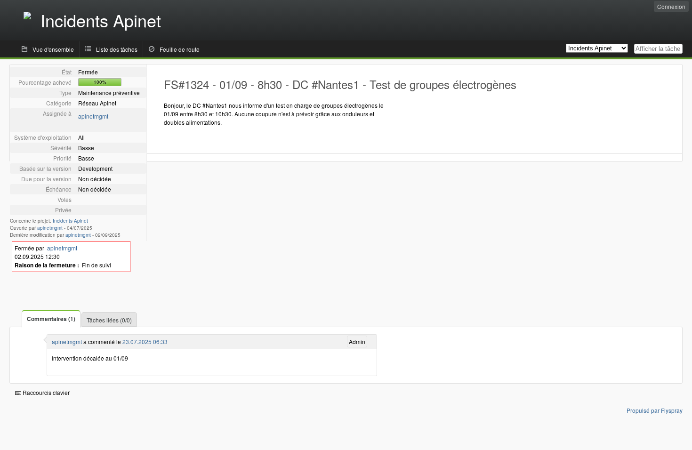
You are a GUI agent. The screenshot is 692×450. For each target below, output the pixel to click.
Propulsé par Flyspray (655, 410)
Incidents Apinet (70, 220)
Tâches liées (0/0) (109, 320)
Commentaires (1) (51, 318)
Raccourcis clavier (45, 392)
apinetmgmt (93, 116)
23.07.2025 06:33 (145, 342)
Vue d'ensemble (53, 49)
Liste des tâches (116, 49)
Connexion (671, 6)
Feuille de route (180, 49)
